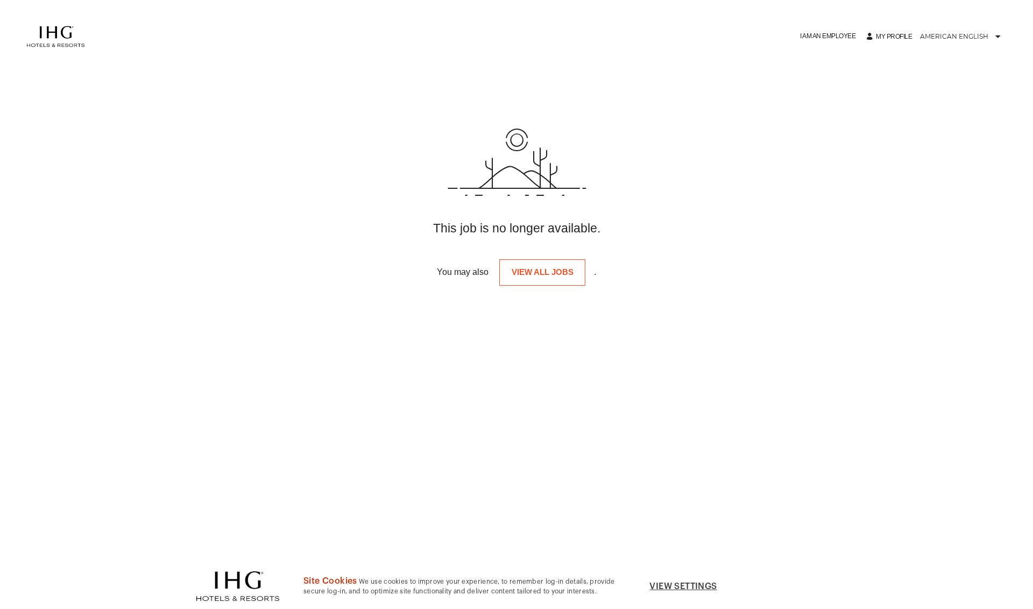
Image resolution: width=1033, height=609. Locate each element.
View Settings (683, 586)
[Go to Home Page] (56, 36)
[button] (827, 36)
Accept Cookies (785, 586)
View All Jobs (543, 272)
